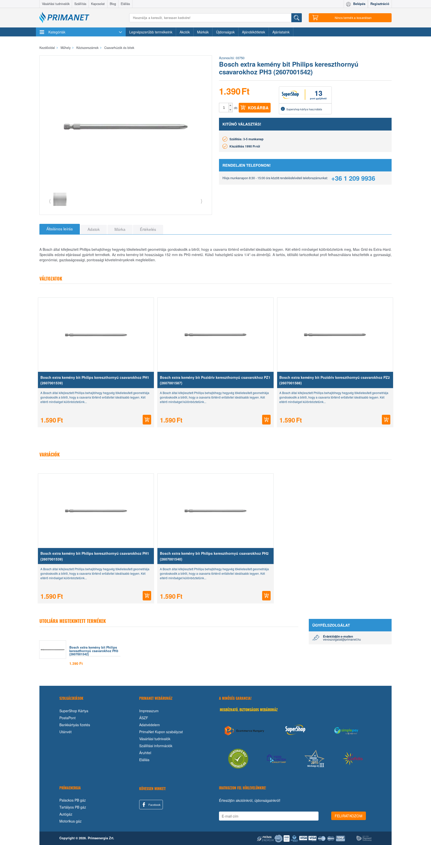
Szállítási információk (155, 745)
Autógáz (65, 814)
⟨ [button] (50, 200)
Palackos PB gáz (72, 800)
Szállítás (80, 3)
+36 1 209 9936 (353, 178)
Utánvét (65, 731)
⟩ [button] (202, 200)
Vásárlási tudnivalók (56, 3)
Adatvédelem (149, 724)
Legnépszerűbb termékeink (150, 31)
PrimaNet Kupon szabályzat (161, 731)
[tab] (59, 229)
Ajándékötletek (253, 31)
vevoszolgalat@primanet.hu (342, 639)
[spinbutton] (224, 107)
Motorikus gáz (70, 821)
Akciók (185, 31)
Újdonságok (225, 31)
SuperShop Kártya (73, 710)
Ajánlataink (281, 31)
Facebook (154, 805)
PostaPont (67, 717)
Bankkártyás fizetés (74, 724)
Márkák (203, 31)
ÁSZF (143, 717)
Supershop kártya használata (304, 109)
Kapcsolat (98, 3)
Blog (113, 3)
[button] (230, 105)
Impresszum (149, 710)
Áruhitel (145, 752)
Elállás (125, 3)
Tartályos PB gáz (72, 807)
